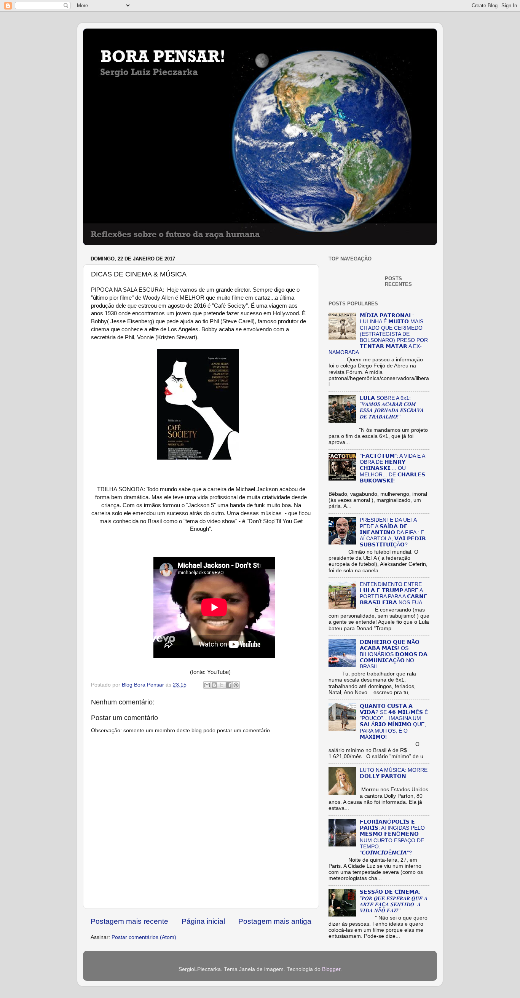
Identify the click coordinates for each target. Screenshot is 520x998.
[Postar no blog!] (214, 685)
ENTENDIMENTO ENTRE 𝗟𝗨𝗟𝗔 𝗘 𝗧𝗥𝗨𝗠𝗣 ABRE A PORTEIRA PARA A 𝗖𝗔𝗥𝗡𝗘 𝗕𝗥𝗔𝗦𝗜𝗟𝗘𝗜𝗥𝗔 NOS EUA (393, 593)
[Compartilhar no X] (221, 685)
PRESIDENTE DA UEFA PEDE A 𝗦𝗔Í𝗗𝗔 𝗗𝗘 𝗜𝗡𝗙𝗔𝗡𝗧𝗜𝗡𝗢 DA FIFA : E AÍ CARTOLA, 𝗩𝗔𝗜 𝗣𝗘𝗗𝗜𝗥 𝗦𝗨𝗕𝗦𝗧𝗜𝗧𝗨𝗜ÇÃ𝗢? (393, 532)
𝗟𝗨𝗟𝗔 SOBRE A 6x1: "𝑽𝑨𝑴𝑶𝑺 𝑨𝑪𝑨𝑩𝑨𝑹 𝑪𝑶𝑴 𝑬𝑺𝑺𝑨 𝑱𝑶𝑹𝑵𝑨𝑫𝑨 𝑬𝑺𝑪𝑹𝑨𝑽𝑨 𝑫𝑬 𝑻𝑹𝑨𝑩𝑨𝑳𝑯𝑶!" (392, 407)
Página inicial (203, 921)
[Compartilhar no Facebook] (229, 685)
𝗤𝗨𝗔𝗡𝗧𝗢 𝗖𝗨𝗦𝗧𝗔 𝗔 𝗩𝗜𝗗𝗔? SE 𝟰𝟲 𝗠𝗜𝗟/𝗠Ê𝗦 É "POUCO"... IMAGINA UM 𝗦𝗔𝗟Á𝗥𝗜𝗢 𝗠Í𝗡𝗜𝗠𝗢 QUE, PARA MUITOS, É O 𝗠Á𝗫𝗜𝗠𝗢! (394, 721)
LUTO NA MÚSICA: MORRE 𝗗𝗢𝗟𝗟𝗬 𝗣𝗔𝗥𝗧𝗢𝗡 (393, 773)
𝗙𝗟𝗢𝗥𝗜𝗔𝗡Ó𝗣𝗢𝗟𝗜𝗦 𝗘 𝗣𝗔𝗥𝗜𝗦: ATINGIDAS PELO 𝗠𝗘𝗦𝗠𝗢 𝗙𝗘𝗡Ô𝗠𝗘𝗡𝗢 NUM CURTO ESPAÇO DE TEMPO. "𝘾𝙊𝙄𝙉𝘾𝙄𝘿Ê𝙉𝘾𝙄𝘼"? (392, 837)
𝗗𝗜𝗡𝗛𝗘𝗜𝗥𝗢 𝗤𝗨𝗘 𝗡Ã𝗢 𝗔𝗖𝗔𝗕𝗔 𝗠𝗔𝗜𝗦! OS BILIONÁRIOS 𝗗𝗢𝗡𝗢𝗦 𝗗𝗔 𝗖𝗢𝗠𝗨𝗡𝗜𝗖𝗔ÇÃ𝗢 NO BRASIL (393, 654)
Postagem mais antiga (274, 921)
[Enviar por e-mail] (207, 685)
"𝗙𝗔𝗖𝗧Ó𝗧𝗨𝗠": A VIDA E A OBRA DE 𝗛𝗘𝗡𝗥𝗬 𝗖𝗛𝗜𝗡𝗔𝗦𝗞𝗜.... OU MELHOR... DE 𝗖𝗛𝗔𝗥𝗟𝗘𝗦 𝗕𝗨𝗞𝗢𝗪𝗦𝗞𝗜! (392, 468)
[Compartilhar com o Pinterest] (236, 685)
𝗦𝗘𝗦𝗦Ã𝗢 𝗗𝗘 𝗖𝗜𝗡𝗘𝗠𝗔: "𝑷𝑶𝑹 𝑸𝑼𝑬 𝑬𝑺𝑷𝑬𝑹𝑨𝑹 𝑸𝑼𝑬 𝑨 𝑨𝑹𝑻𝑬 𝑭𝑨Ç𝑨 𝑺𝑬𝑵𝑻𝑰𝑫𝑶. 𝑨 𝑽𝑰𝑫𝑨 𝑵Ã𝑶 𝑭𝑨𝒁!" (393, 901)
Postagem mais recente (129, 921)
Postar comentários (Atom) (144, 937)
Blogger (331, 969)
